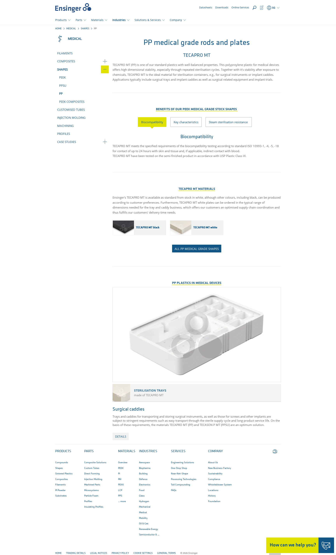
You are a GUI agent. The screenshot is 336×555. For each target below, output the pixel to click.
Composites (66, 61)
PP (61, 93)
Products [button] (61, 20)
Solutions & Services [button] (148, 20)
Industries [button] (119, 20)
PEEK (62, 77)
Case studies (66, 142)
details (120, 436)
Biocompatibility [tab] (152, 122)
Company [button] (176, 20)
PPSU (62, 85)
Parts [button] (79, 20)
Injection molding (71, 118)
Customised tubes (71, 110)
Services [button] (178, 451)
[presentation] (154, 122)
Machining (65, 126)
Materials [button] (97, 20)
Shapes (85, 28)
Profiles (63, 134)
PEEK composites (71, 102)
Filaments (65, 53)
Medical (71, 28)
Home (58, 28)
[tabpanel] (197, 145)
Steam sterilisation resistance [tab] (228, 122)
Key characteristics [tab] (186, 122)
